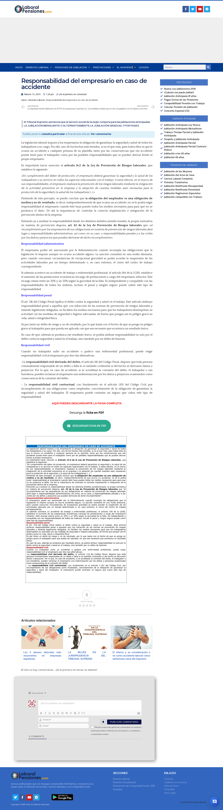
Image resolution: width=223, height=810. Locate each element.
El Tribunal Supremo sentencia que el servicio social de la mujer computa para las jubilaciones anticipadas (87, 122)
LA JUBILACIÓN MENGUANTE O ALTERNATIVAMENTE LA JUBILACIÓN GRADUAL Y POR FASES (81, 125)
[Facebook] (185, 9)
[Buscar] (208, 67)
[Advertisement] (111, 40)
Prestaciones (102, 67)
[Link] (75, 713)
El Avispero (124, 67)
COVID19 (144, 67)
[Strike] (54, 713)
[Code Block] (71, 713)
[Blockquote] (66, 713)
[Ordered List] (58, 713)
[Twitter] (193, 9)
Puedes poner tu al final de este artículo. (67, 134)
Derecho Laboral (37, 67)
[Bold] (41, 713)
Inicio (19, 67)
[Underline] (49, 713)
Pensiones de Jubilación (71, 67)
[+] (83, 713)
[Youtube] (200, 9)
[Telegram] (207, 9)
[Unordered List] (62, 713)
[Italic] (45, 713)
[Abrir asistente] (214, 801)
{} (79, 713)
